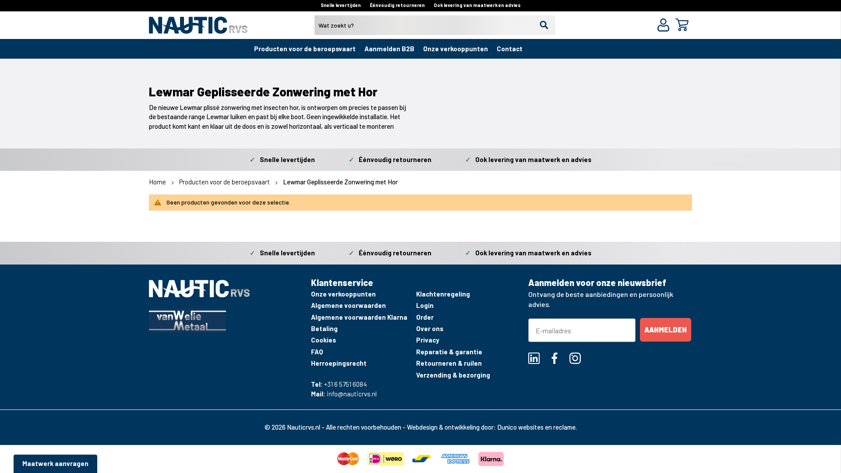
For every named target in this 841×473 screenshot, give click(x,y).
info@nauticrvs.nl (352, 394)
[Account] (665, 26)
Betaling (324, 328)
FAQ (317, 352)
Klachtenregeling (443, 294)
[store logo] (198, 29)
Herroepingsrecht (339, 363)
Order (425, 317)
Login (425, 305)
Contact (510, 49)
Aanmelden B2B (389, 49)
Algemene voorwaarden (348, 305)
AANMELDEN (665, 329)
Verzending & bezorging (453, 375)
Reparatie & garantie (449, 352)
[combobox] (434, 25)
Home (158, 182)
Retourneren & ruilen (449, 363)
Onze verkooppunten (455, 49)
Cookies (323, 340)
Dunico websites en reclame (536, 427)
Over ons (429, 328)
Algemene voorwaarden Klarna (359, 317)
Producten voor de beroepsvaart (305, 49)
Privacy (427, 340)
